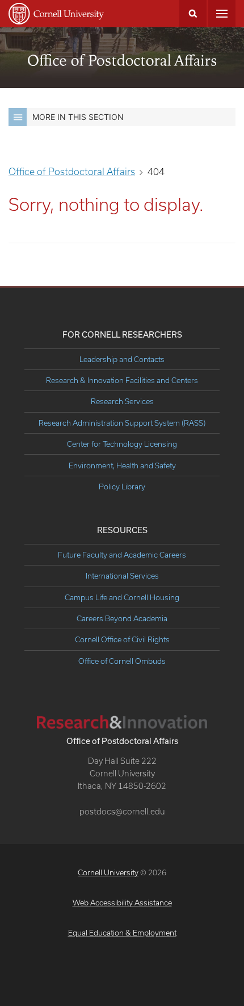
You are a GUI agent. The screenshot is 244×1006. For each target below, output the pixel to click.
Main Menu (221, 13)
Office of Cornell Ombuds (122, 661)
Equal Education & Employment (122, 932)
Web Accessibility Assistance (122, 902)
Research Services (122, 401)
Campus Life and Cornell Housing (122, 597)
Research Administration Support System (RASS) (122, 422)
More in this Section (78, 117)
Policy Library (122, 486)
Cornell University (108, 872)
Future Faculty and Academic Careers (122, 554)
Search (193, 13)
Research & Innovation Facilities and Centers (122, 380)
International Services (122, 575)
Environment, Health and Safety (122, 465)
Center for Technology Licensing (122, 443)
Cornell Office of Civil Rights (122, 639)
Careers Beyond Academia (122, 618)
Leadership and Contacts (122, 359)
